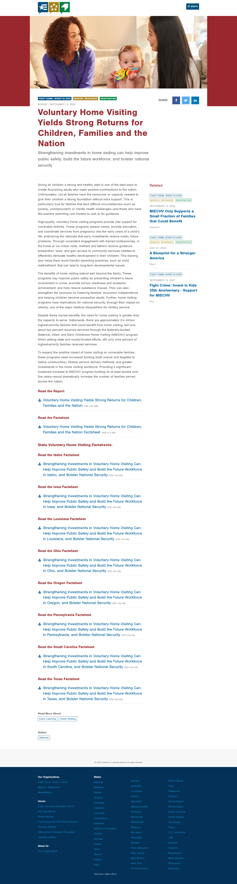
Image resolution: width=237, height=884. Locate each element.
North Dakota (175, 780)
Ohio (171, 786)
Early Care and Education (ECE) (56, 806)
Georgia (98, 838)
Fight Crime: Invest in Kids (55, 98)
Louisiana (136, 791)
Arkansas (99, 802)
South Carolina (176, 811)
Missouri (136, 827)
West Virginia (175, 858)
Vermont (172, 842)
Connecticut (100, 818)
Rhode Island (175, 806)
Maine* (135, 796)
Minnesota (137, 817)
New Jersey (137, 853)
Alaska (97, 792)
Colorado (99, 813)
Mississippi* (138, 822)
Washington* (175, 853)
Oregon (172, 796)
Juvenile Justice (47, 837)
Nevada (135, 842)
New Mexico (138, 858)
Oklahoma (174, 791)
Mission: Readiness (85, 98)
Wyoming (173, 868)
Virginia (172, 848)
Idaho (97, 849)
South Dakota (175, 817)
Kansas (135, 780)
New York (136, 863)
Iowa (96, 864)
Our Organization (47, 851)
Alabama (98, 787)
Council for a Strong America (54, 8)
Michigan (136, 811)
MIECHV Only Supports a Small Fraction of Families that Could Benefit (172, 216)
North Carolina (139, 868)
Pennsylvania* (176, 801)
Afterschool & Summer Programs (56, 832)
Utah (170, 837)
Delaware (99, 823)
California (99, 808)
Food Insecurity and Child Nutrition (58, 821)
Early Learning (47, 718)
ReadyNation (108, 98)
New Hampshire (140, 848)
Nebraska (136, 837)
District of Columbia (105, 828)
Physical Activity (47, 827)
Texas (171, 827)
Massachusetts (139, 806)
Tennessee (174, 822)
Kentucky (136, 786)
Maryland (136, 801)
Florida (98, 833)
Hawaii (97, 844)
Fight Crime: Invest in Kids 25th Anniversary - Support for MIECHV (173, 290)
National (44, 737)
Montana (136, 832)
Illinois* (98, 854)
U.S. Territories (176, 832)
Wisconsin (174, 863)
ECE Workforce (46, 811)
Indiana (98, 859)
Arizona (98, 797)
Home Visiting (68, 718)
